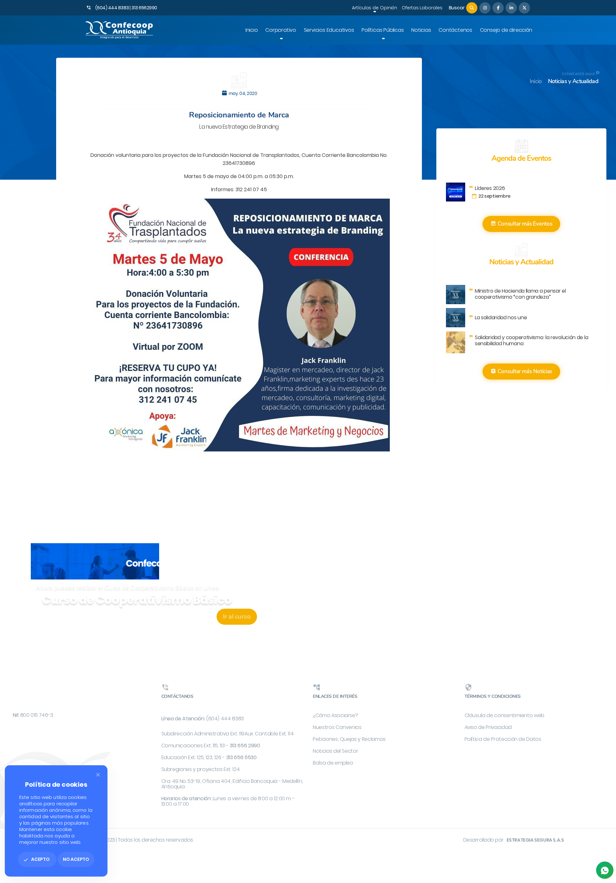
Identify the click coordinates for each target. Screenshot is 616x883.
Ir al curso (237, 616)
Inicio (536, 81)
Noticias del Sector (335, 751)
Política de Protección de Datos (503, 739)
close (98, 775)
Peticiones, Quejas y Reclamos (349, 739)
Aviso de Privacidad (488, 727)
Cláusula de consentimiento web (505, 715)
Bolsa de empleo (333, 763)
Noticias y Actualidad (573, 81)
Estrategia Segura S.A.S (535, 840)
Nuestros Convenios (337, 727)
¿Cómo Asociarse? (335, 715)
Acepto (36, 859)
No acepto (76, 859)
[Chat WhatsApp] (604, 870)
